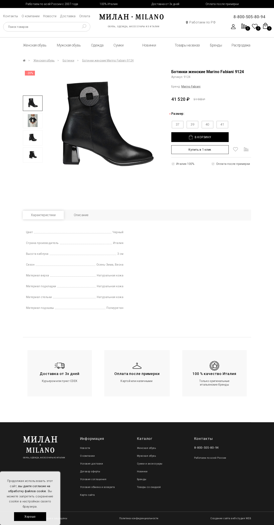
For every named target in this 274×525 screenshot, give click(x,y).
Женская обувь (35, 45)
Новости (49, 16)
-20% (29, 73)
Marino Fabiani (191, 86)
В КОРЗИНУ (203, 137)
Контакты (10, 16)
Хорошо (30, 516)
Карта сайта (87, 495)
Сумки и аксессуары (149, 463)
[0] (244, 28)
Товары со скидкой (149, 487)
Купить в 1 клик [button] (200, 149)
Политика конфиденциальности (138, 518)
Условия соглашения (93, 479)
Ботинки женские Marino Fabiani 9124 (108, 60)
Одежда (97, 45)
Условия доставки (91, 463)
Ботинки (68, 60)
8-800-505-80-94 (249, 16)
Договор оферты (90, 471)
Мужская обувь (69, 45)
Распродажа (240, 45)
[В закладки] (235, 149)
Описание (81, 215)
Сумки (118, 45)
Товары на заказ (187, 45)
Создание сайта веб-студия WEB (230, 518)
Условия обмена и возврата (97, 487)
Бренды (216, 45)
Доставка (68, 16)
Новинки (149, 45)
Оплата (84, 16)
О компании (31, 16)
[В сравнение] (246, 149)
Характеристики (43, 215)
